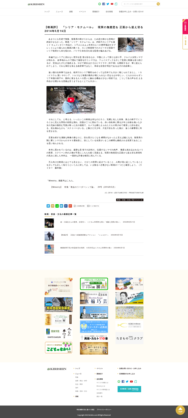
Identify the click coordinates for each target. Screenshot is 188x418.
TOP (180, 411)
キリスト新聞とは (102, 383)
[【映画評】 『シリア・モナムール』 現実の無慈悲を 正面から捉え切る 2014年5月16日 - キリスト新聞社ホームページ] (61, 207)
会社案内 (99, 393)
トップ (77, 368)
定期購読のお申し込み (127, 373)
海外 (76, 388)
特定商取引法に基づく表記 (85, 409)
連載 (76, 396)
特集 (76, 377)
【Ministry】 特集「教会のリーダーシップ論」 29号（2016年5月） (83, 187)
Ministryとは (101, 386)
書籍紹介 (100, 373)
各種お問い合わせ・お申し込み (130, 368)
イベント (100, 368)
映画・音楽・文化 (81, 391)
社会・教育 (79, 384)
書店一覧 (99, 396)
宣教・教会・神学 (81, 381)
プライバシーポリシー (104, 409)
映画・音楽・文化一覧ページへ (129, 200)
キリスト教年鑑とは (103, 389)
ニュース (78, 373)
